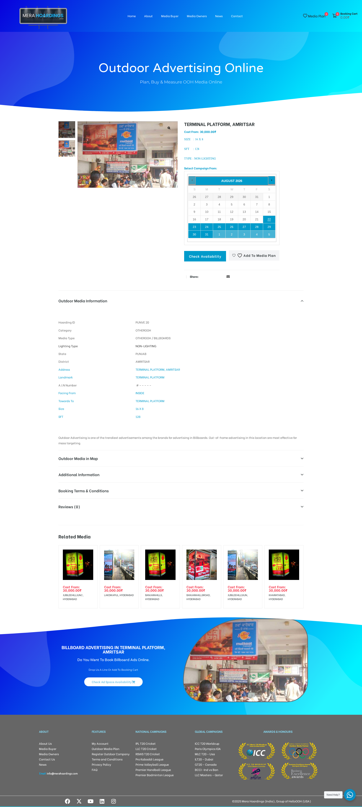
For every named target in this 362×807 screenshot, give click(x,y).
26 (231, 227)
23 (194, 227)
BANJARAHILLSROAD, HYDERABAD (198, 597)
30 (194, 234)
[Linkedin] (102, 801)
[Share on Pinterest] (222, 276)
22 (269, 219)
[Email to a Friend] (228, 276)
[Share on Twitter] (209, 276)
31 (206, 234)
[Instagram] (113, 801)
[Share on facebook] (203, 276)
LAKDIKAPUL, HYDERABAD (119, 595)
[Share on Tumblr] (215, 276)
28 (257, 227)
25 (219, 227)
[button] (169, 128)
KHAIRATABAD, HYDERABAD (277, 597)
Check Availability (205, 256)
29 (269, 227)
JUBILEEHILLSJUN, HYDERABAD (238, 597)
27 (244, 227)
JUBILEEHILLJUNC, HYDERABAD (73, 597)
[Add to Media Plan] (91, 552)
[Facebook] (67, 801)
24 (206, 227)
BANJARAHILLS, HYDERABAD (154, 597)
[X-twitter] (79, 801)
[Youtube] (90, 801)
